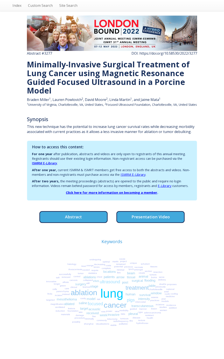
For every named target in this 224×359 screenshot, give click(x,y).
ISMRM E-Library (44, 163)
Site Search (68, 5)
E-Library (164, 185)
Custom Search (40, 5)
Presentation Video (150, 216)
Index (16, 5)
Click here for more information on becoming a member (111, 192)
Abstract (73, 216)
